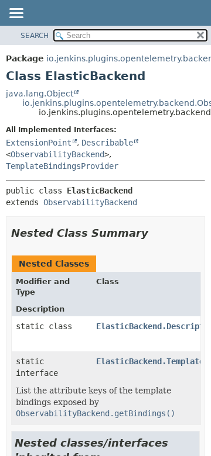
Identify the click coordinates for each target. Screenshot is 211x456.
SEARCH (35, 36)
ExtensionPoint (39, 142)
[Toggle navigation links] (16, 14)
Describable (107, 142)
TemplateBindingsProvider (62, 166)
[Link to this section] (156, 233)
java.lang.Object (39, 93)
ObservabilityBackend (57, 154)
